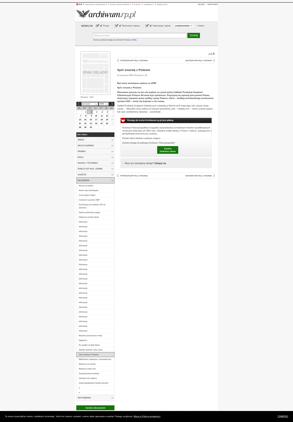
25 (102, 123)
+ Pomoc (200, 26)
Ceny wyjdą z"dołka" (87, 195)
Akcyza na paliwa (86, 186)
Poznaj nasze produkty (120, 4)
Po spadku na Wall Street (89, 345)
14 (80, 120)
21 (80, 123)
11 (102, 116)
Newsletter (162, 4)
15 (85, 120)
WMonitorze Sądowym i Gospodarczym (95, 359)
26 (107, 123)
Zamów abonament (95, 408)
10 (96, 116)
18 (102, 120)
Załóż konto (212, 4)
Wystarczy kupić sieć (87, 369)
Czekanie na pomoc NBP (89, 200)
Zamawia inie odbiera (88, 378)
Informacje (83, 222)
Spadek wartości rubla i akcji (90, 350)
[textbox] (139, 35)
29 (85, 127)
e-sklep (137, 4)
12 (107, 116)
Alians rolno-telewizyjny (88, 190)
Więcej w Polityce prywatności (147, 416)
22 (85, 123)
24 (96, 123)
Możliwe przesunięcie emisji (90, 336)
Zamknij (283, 416)
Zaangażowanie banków (89, 373)
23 (91, 123)
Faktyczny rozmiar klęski (89, 217)
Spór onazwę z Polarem (89, 355)
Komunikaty (149, 4)
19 (107, 120)
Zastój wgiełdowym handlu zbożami (93, 383)
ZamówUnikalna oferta (168, 150)
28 (80, 127)
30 (91, 127)
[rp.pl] (79, 4)
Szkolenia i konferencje (96, 4)
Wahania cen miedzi (87, 364)
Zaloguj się (145, 163)
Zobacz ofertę (131, 40)
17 (96, 120)
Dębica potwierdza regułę (89, 212)
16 (91, 120)
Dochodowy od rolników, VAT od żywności (92, 206)
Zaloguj (201, 4)
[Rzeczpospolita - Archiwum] (106, 14)
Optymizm (83, 340)
